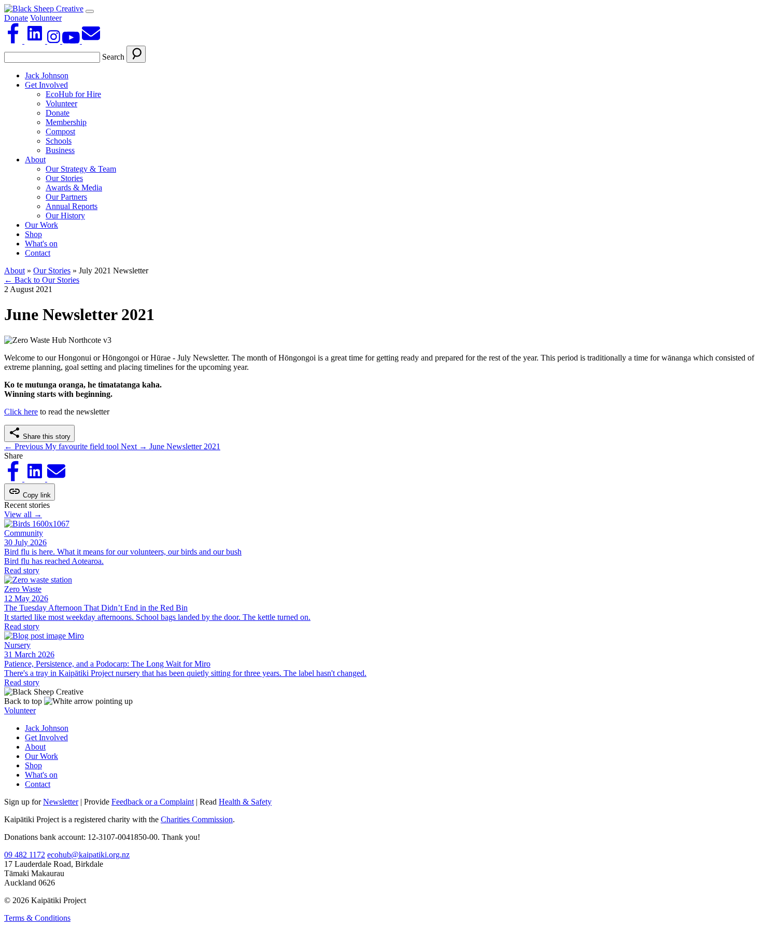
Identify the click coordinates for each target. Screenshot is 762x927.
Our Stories (64, 178)
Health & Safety (245, 801)
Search (113, 56)
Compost (60, 131)
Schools (59, 140)
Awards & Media (74, 187)
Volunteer (46, 17)
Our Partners (66, 196)
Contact (37, 252)
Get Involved (46, 84)
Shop (33, 234)
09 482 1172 (24, 854)
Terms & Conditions (37, 918)
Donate (16, 17)
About (35, 159)
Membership (66, 122)
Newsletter (60, 801)
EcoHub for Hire (73, 94)
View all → (23, 514)
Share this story (45, 436)
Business (60, 150)
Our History (65, 215)
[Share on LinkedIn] (35, 478)
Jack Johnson (46, 75)
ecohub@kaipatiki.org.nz (88, 854)
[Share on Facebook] (14, 478)
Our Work (41, 224)
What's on (41, 243)
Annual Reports (71, 206)
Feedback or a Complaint (152, 801)
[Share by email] (56, 478)
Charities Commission (197, 819)
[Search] (136, 54)
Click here (21, 411)
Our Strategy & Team (81, 168)
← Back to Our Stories (41, 279)
